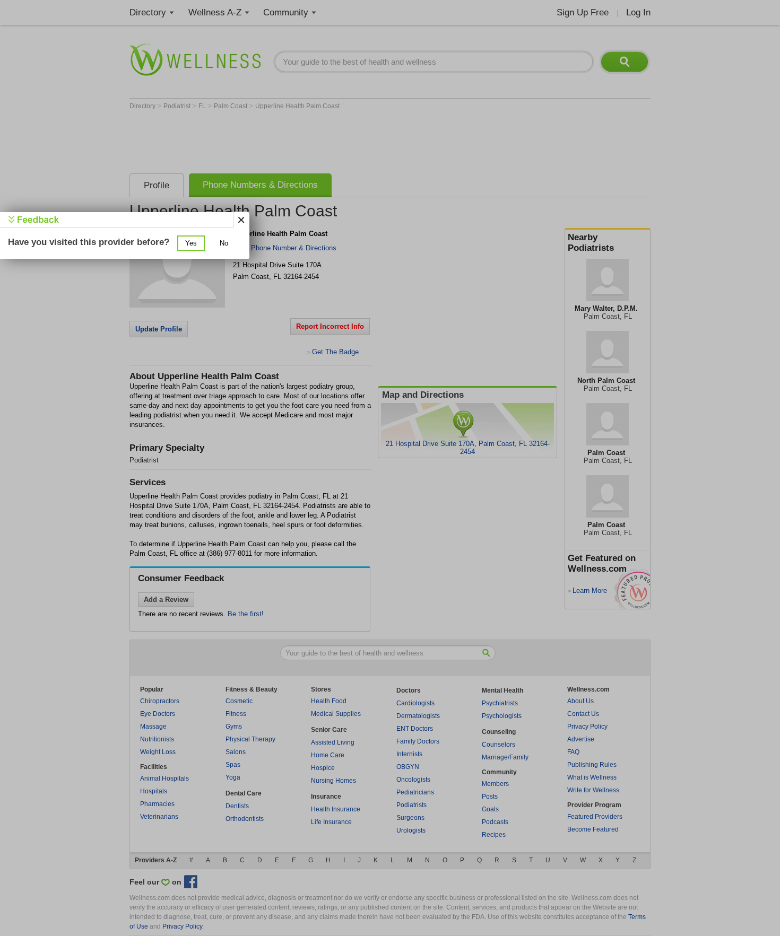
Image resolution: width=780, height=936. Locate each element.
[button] (191, 243)
